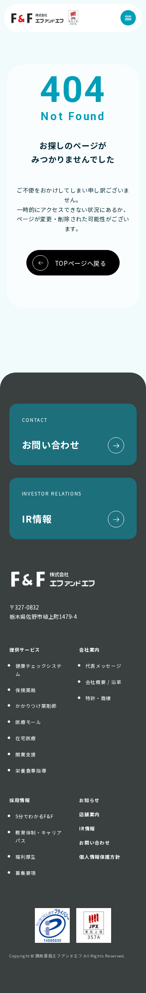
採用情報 (19, 800)
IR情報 (87, 828)
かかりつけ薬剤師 (35, 706)
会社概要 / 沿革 (104, 682)
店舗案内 (89, 814)
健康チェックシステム (38, 670)
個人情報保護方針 (99, 856)
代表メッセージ (103, 666)
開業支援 (25, 754)
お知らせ (89, 800)
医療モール (28, 722)
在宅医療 (25, 738)
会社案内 (89, 649)
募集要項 (25, 873)
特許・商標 (98, 698)
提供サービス (24, 649)
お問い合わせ (94, 842)
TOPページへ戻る (80, 262)
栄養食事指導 (30, 770)
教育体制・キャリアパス (38, 836)
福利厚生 (25, 856)
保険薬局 (25, 690)
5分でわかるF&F (34, 816)
